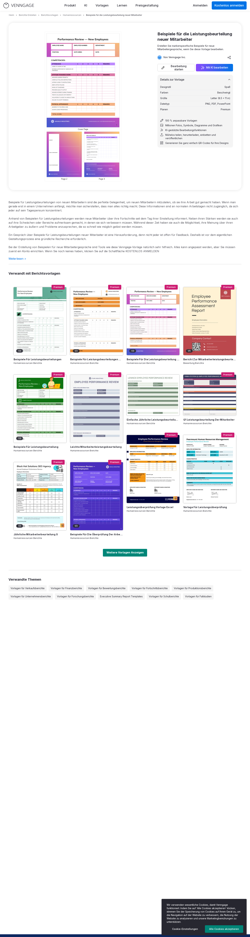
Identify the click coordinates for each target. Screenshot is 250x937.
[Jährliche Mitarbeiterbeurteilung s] (40, 496)
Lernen (122, 5)
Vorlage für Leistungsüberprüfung (205, 507)
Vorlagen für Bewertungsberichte (107, 588)
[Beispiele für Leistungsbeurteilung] (40, 409)
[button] (176, 67)
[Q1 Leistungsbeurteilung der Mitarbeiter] (209, 395)
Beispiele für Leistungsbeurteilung (36, 446)
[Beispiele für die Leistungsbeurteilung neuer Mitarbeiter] (153, 321)
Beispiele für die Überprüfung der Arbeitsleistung (96, 534)
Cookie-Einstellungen (185, 928)
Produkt (70, 5)
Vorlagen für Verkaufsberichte (28, 588)
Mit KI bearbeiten (217, 67)
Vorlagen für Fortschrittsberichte (150, 588)
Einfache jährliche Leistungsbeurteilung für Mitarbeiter (153, 419)
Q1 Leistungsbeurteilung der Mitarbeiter (209, 419)
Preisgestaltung (147, 5)
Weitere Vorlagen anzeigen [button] (125, 552)
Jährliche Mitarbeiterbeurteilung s (36, 534)
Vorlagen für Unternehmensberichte (31, 596)
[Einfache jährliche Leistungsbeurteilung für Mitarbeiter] (153, 395)
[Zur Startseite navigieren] (18, 5)
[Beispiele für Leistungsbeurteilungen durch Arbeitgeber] (96, 321)
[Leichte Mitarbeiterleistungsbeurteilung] (96, 409)
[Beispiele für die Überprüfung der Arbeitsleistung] (96, 496)
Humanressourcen (72, 15)
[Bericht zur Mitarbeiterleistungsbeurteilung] (209, 321)
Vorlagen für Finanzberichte (66, 588)
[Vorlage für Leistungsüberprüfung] (209, 469)
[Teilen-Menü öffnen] (229, 57)
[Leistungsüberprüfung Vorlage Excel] (153, 469)
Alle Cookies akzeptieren (224, 928)
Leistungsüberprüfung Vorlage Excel (150, 507)
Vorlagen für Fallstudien (198, 596)
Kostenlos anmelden (229, 5)
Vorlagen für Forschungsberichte (75, 596)
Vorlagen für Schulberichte (164, 596)
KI (85, 5)
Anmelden (200, 5)
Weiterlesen (17, 258)
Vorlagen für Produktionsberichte (192, 588)
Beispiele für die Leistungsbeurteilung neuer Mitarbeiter (153, 359)
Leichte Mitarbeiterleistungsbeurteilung (96, 446)
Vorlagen (102, 5)
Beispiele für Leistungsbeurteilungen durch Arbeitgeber (96, 359)
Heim (11, 15)
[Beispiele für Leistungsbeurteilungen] (40, 321)
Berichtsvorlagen (49, 15)
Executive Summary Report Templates (121, 596)
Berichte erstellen (27, 15)
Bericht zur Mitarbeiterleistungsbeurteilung (209, 359)
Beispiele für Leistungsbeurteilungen (38, 359)
